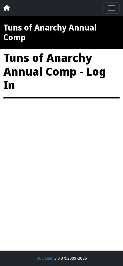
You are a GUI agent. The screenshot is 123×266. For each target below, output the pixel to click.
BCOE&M (44, 258)
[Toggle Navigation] (112, 8)
